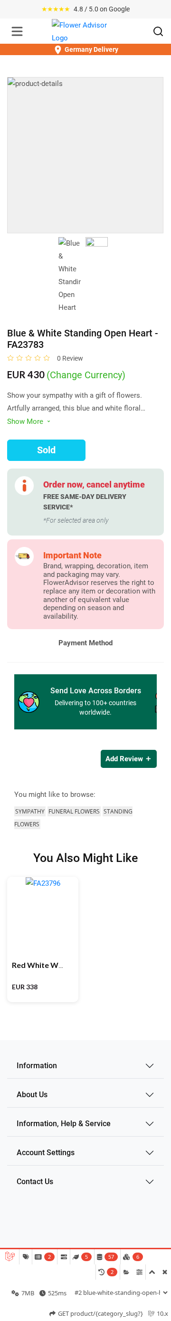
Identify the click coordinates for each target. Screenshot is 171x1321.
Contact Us (35, 1181)
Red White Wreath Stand (56, 964)
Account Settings (46, 1152)
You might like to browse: (54, 794)
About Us (32, 1094)
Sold (46, 450)
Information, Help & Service (64, 1123)
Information (37, 1065)
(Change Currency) (86, 375)
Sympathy (30, 811)
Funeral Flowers (74, 811)
